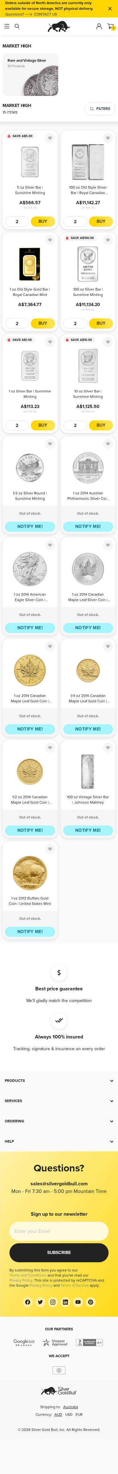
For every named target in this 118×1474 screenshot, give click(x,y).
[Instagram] (53, 1302)
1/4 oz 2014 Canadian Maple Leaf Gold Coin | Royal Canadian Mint (88, 699)
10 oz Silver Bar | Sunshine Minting (88, 394)
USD (68, 1414)
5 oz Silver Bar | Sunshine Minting (30, 190)
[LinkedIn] (65, 1302)
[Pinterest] (91, 1302)
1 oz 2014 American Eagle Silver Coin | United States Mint (30, 597)
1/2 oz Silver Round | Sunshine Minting (30, 496)
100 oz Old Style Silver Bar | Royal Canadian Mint (88, 190)
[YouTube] (78, 1302)
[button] (59, 1081)
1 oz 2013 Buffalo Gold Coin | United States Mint (30, 901)
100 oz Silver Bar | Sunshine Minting (88, 292)
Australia (70, 1407)
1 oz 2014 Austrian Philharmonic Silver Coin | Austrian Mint (88, 496)
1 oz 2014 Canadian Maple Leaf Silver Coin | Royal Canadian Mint (88, 597)
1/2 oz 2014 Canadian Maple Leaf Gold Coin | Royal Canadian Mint (30, 800)
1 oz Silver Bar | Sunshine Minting (30, 394)
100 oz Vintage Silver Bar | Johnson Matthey (88, 800)
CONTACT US (45, 14)
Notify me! (30, 526)
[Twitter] (40, 1302)
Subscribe (59, 1252)
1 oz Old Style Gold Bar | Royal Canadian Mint (30, 292)
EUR (79, 1414)
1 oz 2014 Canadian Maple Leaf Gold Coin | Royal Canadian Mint (30, 699)
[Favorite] (50, 138)
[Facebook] (28, 1302)
